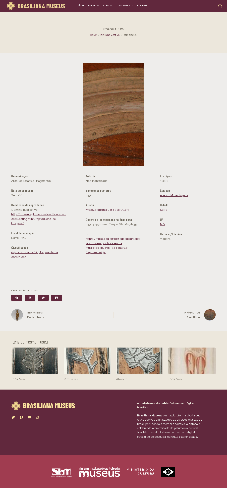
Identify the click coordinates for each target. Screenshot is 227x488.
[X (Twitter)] (30, 298)
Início (80, 5)
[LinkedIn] (56, 298)
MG (122, 29)
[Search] (220, 6)
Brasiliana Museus (41, 6)
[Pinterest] (43, 298)
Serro (164, 209)
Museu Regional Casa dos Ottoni (107, 209)
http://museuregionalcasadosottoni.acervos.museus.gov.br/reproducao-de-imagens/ (38, 219)
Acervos (142, 5)
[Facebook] (16, 298)
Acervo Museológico (174, 195)
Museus (107, 5)
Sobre (92, 5)
